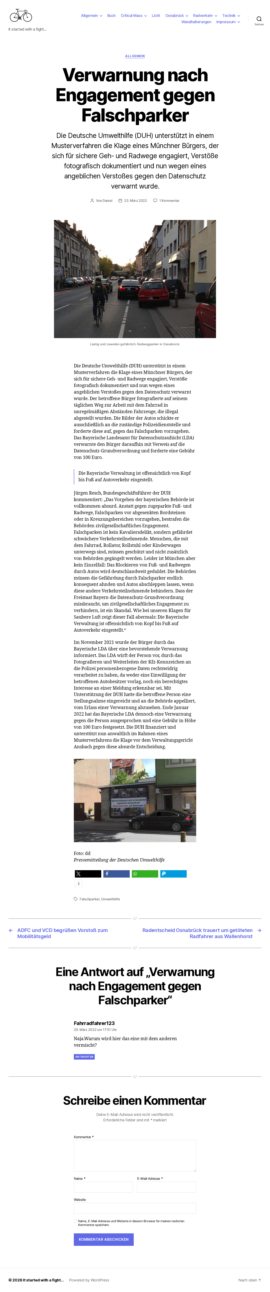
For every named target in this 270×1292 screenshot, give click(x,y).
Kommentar (84, 1137)
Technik (229, 15)
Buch (111, 15)
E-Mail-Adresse (150, 1179)
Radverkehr (203, 15)
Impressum (226, 22)
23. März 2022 (135, 200)
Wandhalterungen (196, 22)
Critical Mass (132, 15)
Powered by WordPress (89, 1280)
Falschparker (90, 899)
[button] (88, 874)
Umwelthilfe (110, 899)
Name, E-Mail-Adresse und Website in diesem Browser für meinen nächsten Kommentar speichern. (131, 1223)
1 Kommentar (169, 200)
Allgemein (89, 15)
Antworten (84, 1056)
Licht (156, 15)
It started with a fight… (43, 1280)
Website (80, 1200)
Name (79, 1179)
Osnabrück (174, 15)
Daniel (107, 200)
